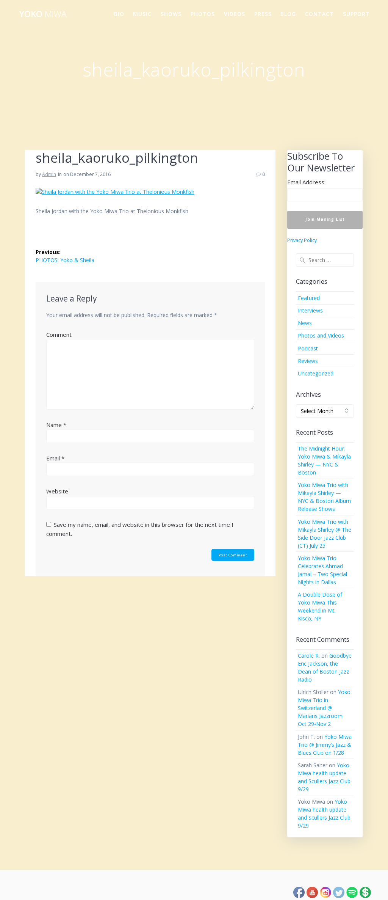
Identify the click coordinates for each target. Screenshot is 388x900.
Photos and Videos (321, 335)
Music (142, 13)
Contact (319, 13)
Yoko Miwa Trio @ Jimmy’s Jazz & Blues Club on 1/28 (325, 744)
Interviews (310, 310)
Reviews (308, 360)
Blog (288, 13)
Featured (309, 298)
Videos (234, 13)
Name (56, 425)
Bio (119, 13)
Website (57, 491)
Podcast (308, 348)
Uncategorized (315, 373)
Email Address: (306, 182)
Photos (203, 13)
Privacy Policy (302, 240)
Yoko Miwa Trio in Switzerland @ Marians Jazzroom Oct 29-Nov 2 (324, 707)
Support (356, 13)
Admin (49, 174)
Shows (171, 13)
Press (263, 13)
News (305, 323)
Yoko (42, 14)
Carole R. (309, 655)
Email (55, 458)
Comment (59, 334)
